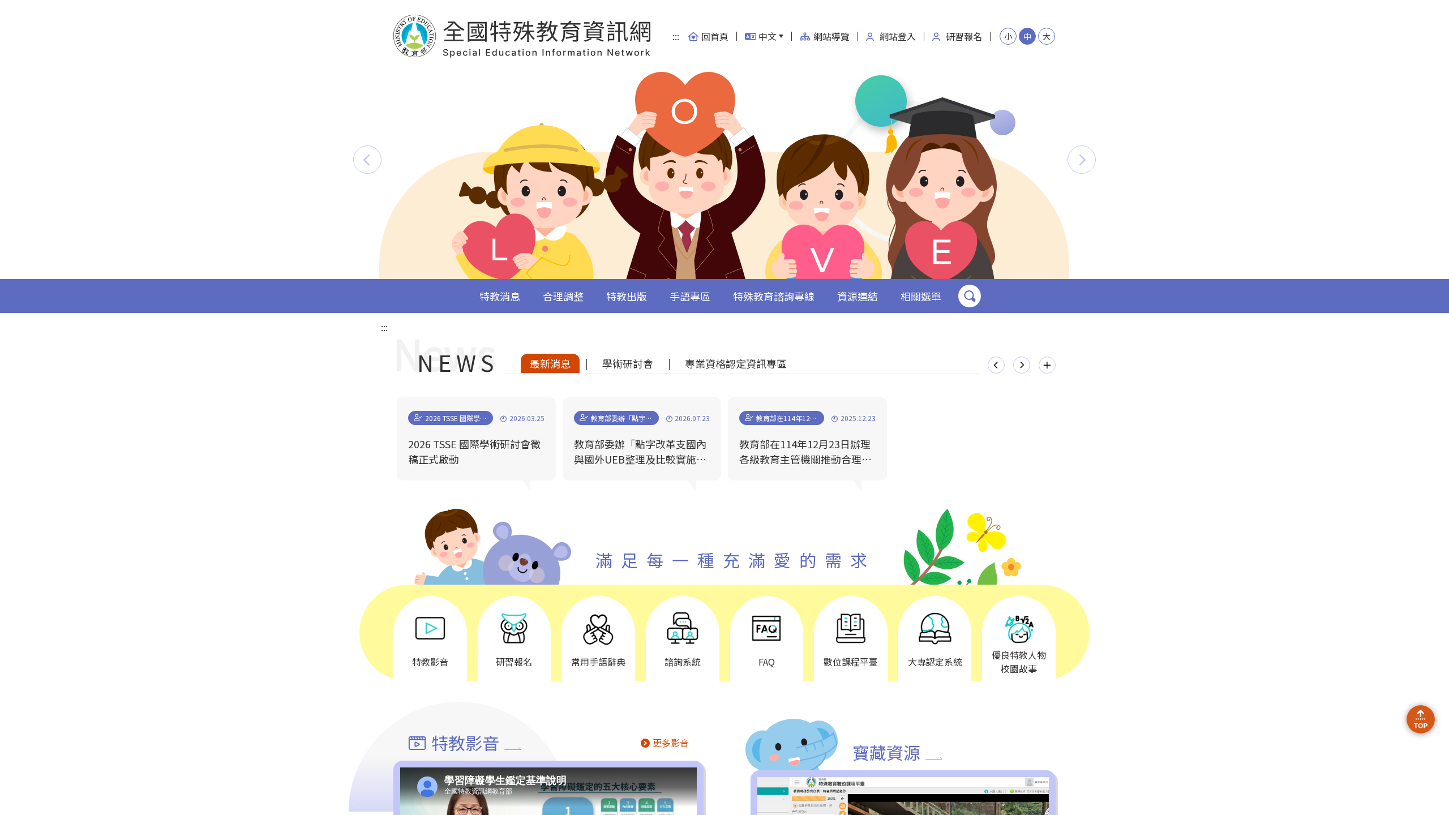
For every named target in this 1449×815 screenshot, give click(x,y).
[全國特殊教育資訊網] (522, 36)
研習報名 (964, 36)
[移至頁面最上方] (1421, 719)
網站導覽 (831, 36)
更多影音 (671, 742)
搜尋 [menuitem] (969, 296)
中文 (767, 36)
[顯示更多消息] (1047, 365)
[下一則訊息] (1021, 365)
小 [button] (1008, 36)
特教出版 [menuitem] (626, 296)
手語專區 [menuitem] (690, 296)
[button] (367, 159)
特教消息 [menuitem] (499, 296)
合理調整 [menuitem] (563, 296)
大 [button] (1047, 36)
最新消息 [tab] (550, 363)
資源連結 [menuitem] (857, 296)
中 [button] (1027, 36)
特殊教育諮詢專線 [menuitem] (773, 296)
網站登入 (898, 36)
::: (675, 36)
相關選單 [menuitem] (921, 296)
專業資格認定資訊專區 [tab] (736, 363)
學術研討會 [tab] (627, 363)
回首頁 (714, 36)
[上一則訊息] (996, 365)
